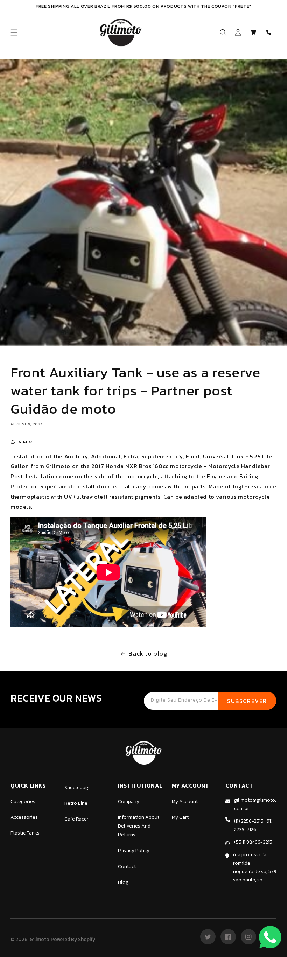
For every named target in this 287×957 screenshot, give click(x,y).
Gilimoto (39, 939)
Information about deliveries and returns (138, 826)
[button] (14, 32)
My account (185, 801)
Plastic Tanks (25, 833)
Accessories (24, 817)
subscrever (247, 701)
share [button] (25, 441)
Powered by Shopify (73, 939)
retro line (76, 803)
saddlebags (77, 787)
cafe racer (76, 819)
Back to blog (147, 653)
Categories (22, 801)
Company (128, 801)
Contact (127, 866)
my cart (180, 817)
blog (123, 882)
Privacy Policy (133, 850)
